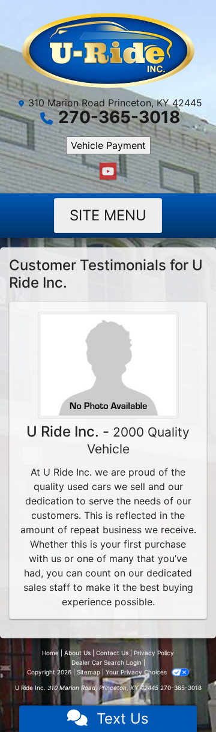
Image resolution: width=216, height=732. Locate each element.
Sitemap (88, 672)
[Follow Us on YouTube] (108, 171)
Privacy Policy (154, 652)
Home (50, 652)
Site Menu (108, 215)
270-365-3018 (119, 117)
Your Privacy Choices (137, 672)
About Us (77, 652)
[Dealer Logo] (108, 50)
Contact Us (112, 652)
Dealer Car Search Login (106, 662)
